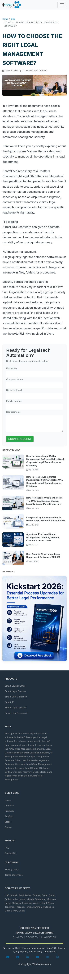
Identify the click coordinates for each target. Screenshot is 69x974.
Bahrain (37, 895)
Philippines (48, 907)
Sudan (8, 899)
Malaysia (16, 903)
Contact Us (10, 853)
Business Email (14, 390)
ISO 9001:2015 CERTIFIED (34, 928)
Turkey (28, 907)
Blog (13, 19)
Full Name (11, 368)
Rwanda (37, 907)
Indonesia (27, 903)
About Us (9, 805)
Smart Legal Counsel (15, 691)
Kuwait (14, 895)
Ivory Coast (19, 910)
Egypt (8, 903)
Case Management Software (29, 749)
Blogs (7, 821)
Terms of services (14, 875)
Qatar (44, 895)
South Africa (48, 903)
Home (5, 19)
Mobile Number (14, 401)
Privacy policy (12, 869)
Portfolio (9, 816)
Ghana (8, 910)
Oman (52, 895)
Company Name (14, 379)
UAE (7, 895)
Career (8, 827)
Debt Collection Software (36, 752)
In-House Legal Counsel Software (32, 768)
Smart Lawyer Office (15, 686)
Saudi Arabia (25, 895)
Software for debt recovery (18, 772)
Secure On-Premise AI (16, 713)
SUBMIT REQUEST (19, 439)
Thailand (19, 907)
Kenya (22, 899)
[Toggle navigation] (61, 5)
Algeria (36, 903)
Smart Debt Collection (16, 696)
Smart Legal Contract (15, 707)
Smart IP (9, 702)
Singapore (40, 899)
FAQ (7, 847)
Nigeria (30, 899)
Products (9, 811)
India (15, 899)
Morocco (51, 899)
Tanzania (9, 907)
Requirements (13, 412)
